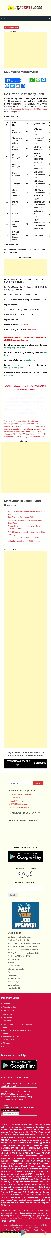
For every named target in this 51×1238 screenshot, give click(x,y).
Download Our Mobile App (35, 109)
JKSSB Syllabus (16, 798)
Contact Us (7, 1014)
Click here (31, 329)
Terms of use (8, 1047)
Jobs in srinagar (32, 426)
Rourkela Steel (11, 434)
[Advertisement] (25, 50)
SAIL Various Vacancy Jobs (30, 434)
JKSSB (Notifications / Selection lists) (23, 947)
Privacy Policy (9, 1040)
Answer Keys (13, 982)
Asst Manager (15, 421)
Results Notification (16, 963)
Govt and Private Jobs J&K (19, 940)
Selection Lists (14, 966)
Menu (3, 18)
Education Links (9, 1021)
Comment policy (9, 1011)
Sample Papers (14, 979)
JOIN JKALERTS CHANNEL (13, 1099)
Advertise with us (10, 1007)
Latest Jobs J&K (14, 988)
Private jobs (19, 432)
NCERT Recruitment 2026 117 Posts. (23, 538)
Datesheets (12, 975)
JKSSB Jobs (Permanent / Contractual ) (24, 943)
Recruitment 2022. (33, 432)
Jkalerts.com (16, 109)
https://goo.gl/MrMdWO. (14, 348)
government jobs (18, 424)
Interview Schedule (16, 969)
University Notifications (19, 807)
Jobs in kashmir (17, 426)
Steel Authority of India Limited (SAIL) (30, 437)
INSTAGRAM (36, 385)
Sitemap (6, 1043)
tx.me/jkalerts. (29, 360)
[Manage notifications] (45, 1233)
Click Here (23, 325)
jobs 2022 (31, 424)
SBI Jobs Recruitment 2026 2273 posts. (24, 541)
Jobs (26, 106)
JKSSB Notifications (18, 801)
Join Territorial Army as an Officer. (22, 517)
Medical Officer (26, 429)
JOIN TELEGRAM (16, 385)
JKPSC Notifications (18, 804)
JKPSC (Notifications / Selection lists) (23, 953)
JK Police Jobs (14, 959)
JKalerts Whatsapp (11, 1036)
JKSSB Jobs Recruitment (20, 794)
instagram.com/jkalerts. (14, 368)
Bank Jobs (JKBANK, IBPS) (19, 956)
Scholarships (13, 985)
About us (6, 1004)
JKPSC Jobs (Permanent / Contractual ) (24, 950)
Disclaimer (7, 1017)
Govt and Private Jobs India (19, 937)
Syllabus (11, 972)
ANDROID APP (25, 389)
